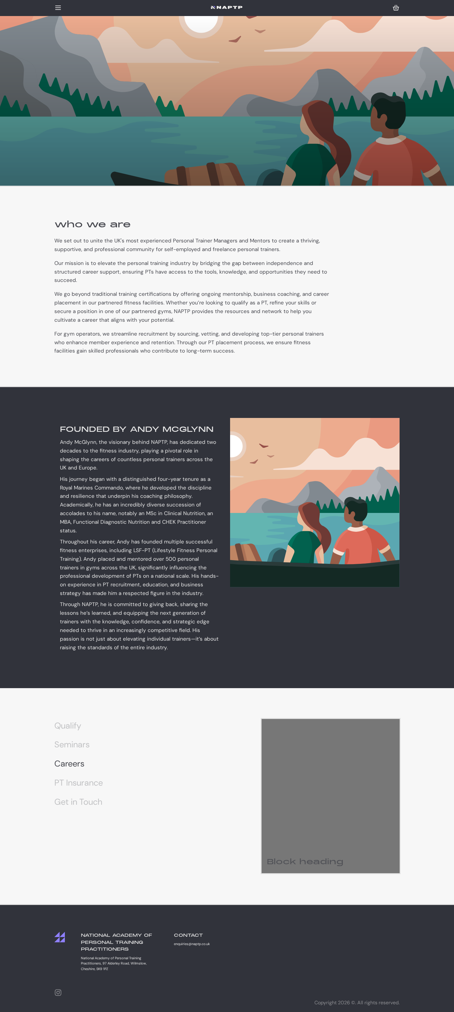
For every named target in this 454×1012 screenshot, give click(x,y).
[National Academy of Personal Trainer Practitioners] (227, 7)
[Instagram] (58, 992)
